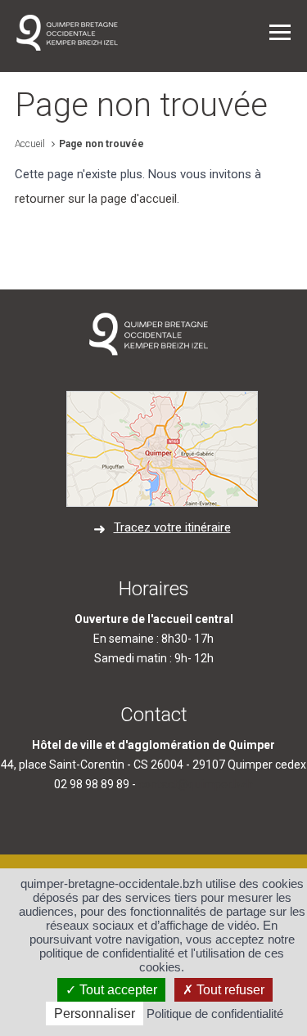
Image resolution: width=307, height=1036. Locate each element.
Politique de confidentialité (215, 1013)
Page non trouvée (101, 144)
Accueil (30, 144)
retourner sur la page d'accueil (96, 198)
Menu (280, 32)
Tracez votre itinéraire (172, 527)
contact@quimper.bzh (195, 784)
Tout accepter (116, 990)
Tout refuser (228, 990)
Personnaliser (94, 1013)
